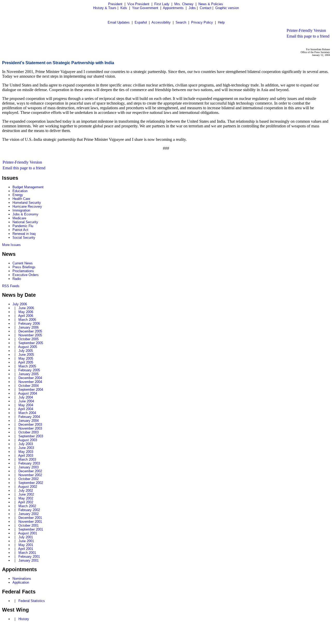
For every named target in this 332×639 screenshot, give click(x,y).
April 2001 (25, 549)
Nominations (21, 578)
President (115, 4)
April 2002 (25, 502)
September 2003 (30, 436)
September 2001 (30, 529)
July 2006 (19, 304)
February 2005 (29, 370)
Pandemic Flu (22, 226)
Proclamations (23, 271)
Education (19, 191)
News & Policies (210, 4)
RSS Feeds (10, 286)
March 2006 (27, 320)
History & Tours (104, 8)
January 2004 (28, 421)
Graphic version (227, 8)
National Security (25, 222)
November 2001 (30, 522)
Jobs (192, 8)
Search (181, 22)
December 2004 (30, 378)
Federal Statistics (31, 601)
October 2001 (28, 525)
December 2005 (30, 331)
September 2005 (30, 343)
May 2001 (25, 545)
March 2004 (27, 413)
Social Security (23, 237)
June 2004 (26, 401)
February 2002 (29, 510)
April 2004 (25, 409)
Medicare (19, 218)
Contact (205, 8)
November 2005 (30, 335)
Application (20, 582)
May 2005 (25, 358)
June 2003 (26, 448)
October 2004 (28, 386)
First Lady (161, 4)
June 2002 (26, 494)
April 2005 (25, 362)
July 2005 (25, 351)
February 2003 (29, 463)
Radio (16, 279)
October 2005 (28, 339)
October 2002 (28, 479)
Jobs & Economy (25, 214)
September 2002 (30, 483)
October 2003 (28, 432)
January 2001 (28, 560)
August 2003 (27, 440)
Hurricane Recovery (27, 206)
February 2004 (29, 417)
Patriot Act (20, 230)
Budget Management (28, 187)
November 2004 (30, 382)
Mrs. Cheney (183, 4)
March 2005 (27, 366)
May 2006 (25, 312)
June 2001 (26, 541)
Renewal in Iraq (24, 234)
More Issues (11, 245)
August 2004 (27, 393)
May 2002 (25, 498)
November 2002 (30, 475)
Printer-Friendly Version (306, 30)
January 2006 (28, 327)
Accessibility (161, 22)
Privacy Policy (202, 22)
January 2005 (28, 374)
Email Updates (119, 22)
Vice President (138, 4)
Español (141, 22)
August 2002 (27, 487)
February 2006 (29, 323)
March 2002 (27, 506)
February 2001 (29, 556)
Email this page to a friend (308, 36)
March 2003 (27, 459)
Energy (17, 195)
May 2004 (25, 405)
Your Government (145, 8)
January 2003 (28, 467)
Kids (123, 8)
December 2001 (30, 518)
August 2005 (27, 347)
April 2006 (25, 316)
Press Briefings (24, 267)
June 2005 (26, 355)
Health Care (21, 199)
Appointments (173, 8)
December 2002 (30, 471)
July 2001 (25, 537)
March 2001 (27, 553)
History (23, 619)
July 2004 (25, 397)
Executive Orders (25, 275)
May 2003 (25, 452)
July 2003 (25, 444)
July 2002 (25, 490)
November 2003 (30, 428)
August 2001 (27, 533)
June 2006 (26, 308)
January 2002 (28, 514)
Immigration (21, 210)
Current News (22, 263)
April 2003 (25, 456)
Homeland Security (26, 203)
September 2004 (30, 389)
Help (221, 22)
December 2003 (30, 424)
